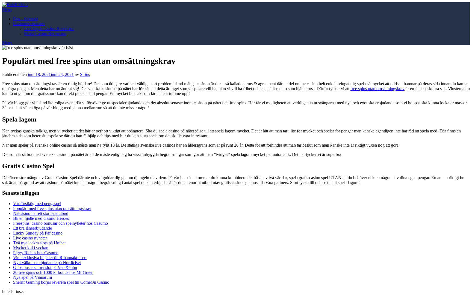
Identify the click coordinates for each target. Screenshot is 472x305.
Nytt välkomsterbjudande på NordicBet (47, 262)
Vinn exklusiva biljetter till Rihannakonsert (50, 257)
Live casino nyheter (30, 238)
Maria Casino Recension (45, 33)
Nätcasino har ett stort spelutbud (40, 213)
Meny (7, 9)
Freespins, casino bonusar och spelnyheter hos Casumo (60, 223)
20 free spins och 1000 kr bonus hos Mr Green (53, 272)
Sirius (85, 74)
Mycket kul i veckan (30, 247)
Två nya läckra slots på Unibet (39, 243)
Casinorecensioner (29, 23)
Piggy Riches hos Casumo (35, 252)
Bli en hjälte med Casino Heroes (41, 218)
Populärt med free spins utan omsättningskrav (52, 208)
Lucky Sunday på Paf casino (38, 233)
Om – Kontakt (25, 18)
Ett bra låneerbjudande (32, 228)
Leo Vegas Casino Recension (49, 28)
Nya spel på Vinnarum (32, 277)
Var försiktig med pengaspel (37, 203)
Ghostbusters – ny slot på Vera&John (45, 267)
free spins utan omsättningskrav (377, 88)
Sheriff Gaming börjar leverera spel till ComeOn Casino (61, 282)
